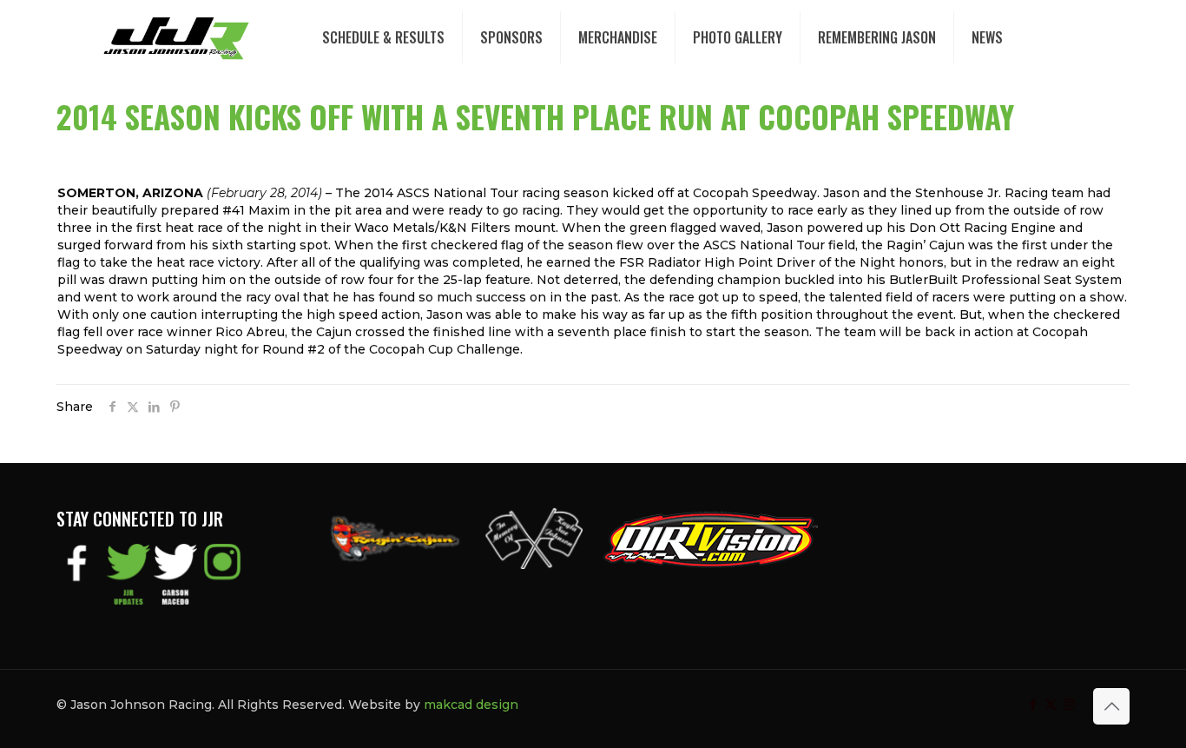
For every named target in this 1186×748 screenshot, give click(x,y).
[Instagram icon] (1069, 704)
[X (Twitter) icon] (1051, 704)
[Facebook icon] (1032, 704)
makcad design (471, 704)
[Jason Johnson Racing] (176, 37)
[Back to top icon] (1111, 706)
